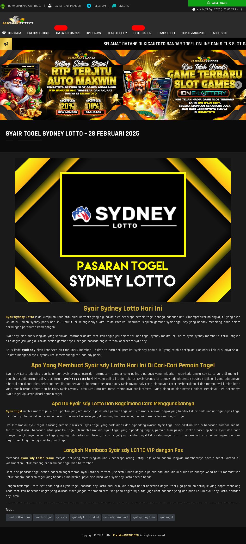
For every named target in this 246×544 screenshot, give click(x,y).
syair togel (166, 517)
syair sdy (61, 517)
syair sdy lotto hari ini (85, 517)
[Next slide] (238, 85)
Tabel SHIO (219, 33)
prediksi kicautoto (19, 517)
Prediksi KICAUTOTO (126, 535)
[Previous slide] (8, 85)
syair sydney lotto (144, 517)
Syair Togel (167, 33)
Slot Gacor (142, 33)
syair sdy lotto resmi (116, 517)
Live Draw (93, 33)
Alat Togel (115, 33)
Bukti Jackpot (193, 33)
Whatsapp (218, 3)
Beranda (13, 33)
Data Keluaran (68, 33)
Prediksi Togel (38, 33)
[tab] (121, 116)
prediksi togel (43, 517)
